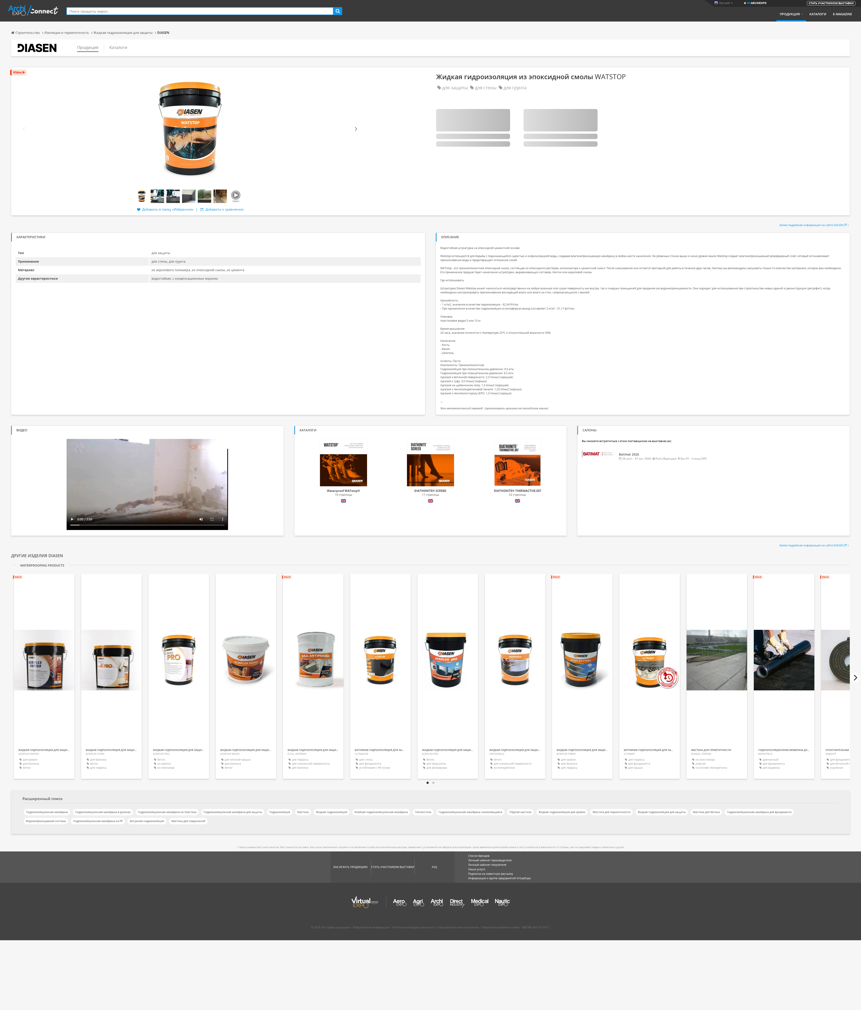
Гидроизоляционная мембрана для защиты (233, 812)
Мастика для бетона (706, 812)
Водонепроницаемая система (46, 821)
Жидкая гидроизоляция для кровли (562, 812)
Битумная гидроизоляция (147, 821)
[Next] (355, 129)
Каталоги (817, 14)
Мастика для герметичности (612, 812)
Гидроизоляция (279, 812)
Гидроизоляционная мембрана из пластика (167, 812)
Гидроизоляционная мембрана (47, 812)
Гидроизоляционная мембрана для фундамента (759, 812)
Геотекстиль (423, 812)
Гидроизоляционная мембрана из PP (98, 821)
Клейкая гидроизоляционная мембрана (381, 812)
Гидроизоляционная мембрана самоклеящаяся (470, 812)
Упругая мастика (520, 812)
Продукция (790, 14)
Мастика (303, 812)
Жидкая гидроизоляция (331, 812)
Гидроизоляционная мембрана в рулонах (103, 812)
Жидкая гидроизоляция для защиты (662, 812)
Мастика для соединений (188, 821)
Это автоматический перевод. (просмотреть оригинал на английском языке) (494, 408)
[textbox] (199, 11)
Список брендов (478, 856)
